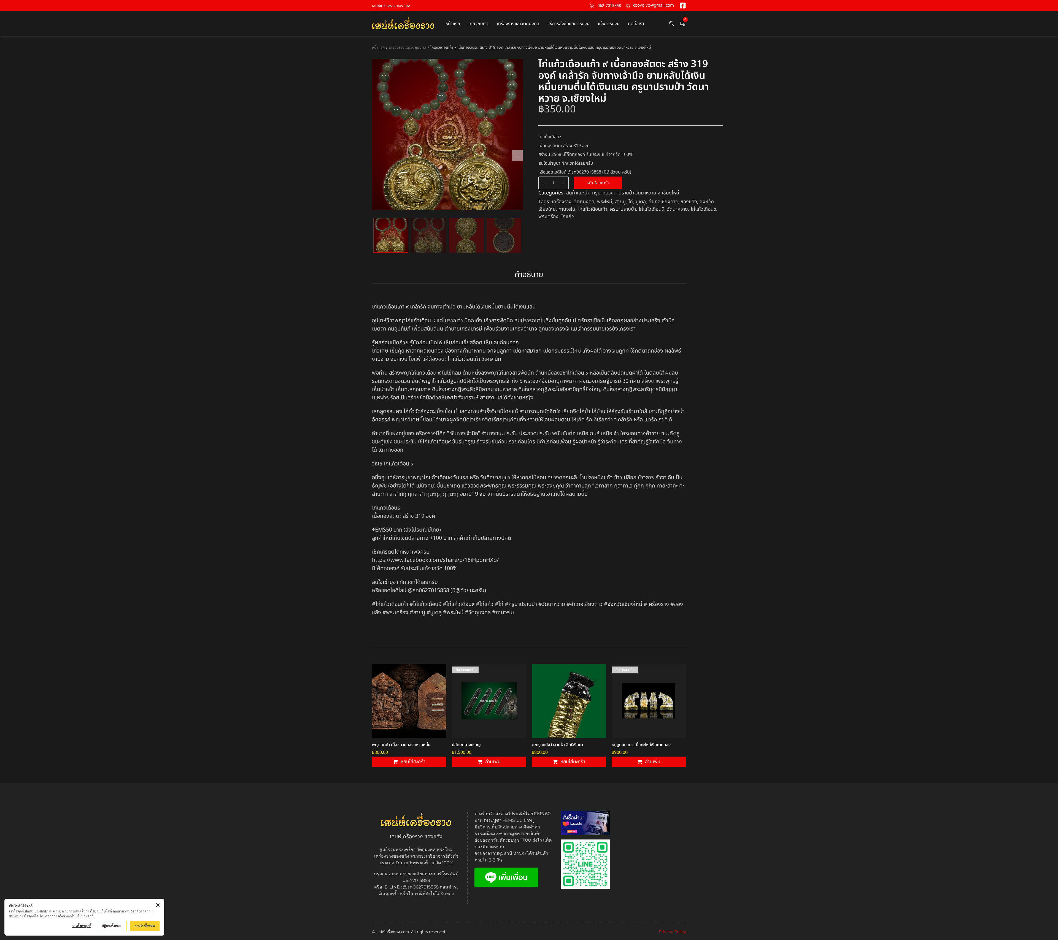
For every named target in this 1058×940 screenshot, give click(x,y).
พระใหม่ (604, 201)
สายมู (620, 201)
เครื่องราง (561, 201)
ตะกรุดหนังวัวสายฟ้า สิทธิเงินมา (557, 745)
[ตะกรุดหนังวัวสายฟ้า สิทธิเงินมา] (569, 701)
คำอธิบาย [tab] (529, 275)
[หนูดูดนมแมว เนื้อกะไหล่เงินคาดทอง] (649, 701)
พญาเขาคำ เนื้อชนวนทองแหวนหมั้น (401, 745)
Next (517, 155)
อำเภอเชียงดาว (663, 201)
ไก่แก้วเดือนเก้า (592, 209)
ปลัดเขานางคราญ (466, 745)
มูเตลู (641, 201)
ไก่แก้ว (567, 216)
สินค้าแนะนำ (577, 193)
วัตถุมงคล (584, 201)
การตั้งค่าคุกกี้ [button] (81, 926)
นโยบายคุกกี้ (84, 916)
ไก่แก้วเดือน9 (651, 209)
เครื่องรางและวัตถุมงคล (407, 47)
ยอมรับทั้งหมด (144, 926)
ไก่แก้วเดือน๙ (703, 209)
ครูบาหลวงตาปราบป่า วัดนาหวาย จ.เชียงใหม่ (635, 193)
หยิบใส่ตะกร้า (598, 183)
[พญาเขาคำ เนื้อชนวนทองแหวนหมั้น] (409, 701)
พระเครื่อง (548, 216)
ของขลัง (689, 201)
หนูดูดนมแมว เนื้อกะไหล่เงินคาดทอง (641, 745)
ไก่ (630, 201)
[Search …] (671, 23)
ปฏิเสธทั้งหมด (112, 926)
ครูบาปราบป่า (623, 209)
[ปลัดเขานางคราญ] (489, 701)
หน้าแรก (378, 47)
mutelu (566, 209)
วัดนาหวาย (677, 209)
